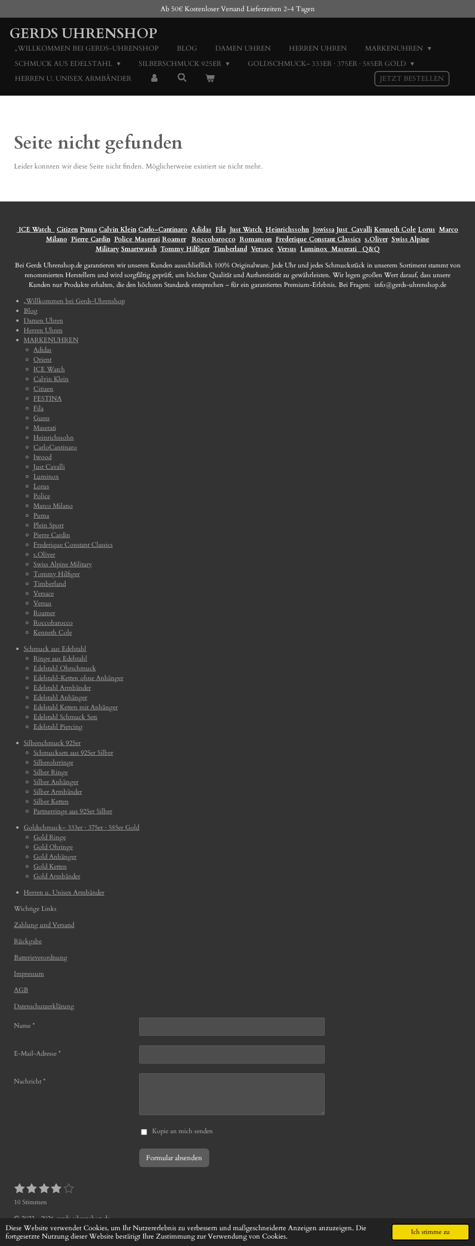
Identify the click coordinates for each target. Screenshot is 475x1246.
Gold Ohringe (53, 847)
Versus (286, 249)
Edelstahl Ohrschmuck (64, 668)
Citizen (67, 229)
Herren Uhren (43, 330)
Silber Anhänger (55, 782)
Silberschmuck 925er (52, 743)
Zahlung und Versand (44, 925)
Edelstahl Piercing (58, 726)
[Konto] (154, 78)
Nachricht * (29, 1081)
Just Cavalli (354, 229)
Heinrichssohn (287, 229)
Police (124, 239)
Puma (88, 229)
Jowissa (323, 229)
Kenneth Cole (395, 229)
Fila (220, 229)
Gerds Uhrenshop (83, 33)
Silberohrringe (53, 762)
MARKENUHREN (51, 340)
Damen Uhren (43, 320)
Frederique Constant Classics (318, 239)
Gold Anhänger (55, 856)
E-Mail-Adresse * (37, 1053)
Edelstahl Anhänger (60, 697)
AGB (21, 990)
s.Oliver (376, 239)
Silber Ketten (51, 801)
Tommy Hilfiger (185, 249)
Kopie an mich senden (182, 1131)
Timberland (230, 249)
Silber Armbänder (57, 791)
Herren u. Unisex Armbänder (64, 892)
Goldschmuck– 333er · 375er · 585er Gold (81, 827)
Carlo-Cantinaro (162, 229)
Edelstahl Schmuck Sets (65, 717)
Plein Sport (48, 525)
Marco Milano (53, 505)
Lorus (426, 229)
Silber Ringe (50, 772)
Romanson (255, 239)
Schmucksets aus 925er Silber (73, 752)
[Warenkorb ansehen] (209, 78)
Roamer (174, 239)
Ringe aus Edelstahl (60, 658)
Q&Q (369, 249)
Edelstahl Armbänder (62, 687)
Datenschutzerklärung (44, 1006)
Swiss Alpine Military (62, 564)
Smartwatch (139, 249)
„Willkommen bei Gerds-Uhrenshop (74, 301)
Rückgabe (28, 941)
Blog (31, 310)
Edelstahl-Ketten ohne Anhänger (78, 678)
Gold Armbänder (56, 876)
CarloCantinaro (55, 447)
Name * (24, 1025)
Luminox (314, 249)
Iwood (42, 457)
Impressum (29, 973)
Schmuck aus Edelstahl (55, 648)
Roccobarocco (214, 239)
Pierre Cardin (90, 239)
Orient (42, 359)
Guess (41, 418)
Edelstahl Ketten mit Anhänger (75, 707)
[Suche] (182, 78)
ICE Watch (49, 369)
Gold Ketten (50, 866)
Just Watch (246, 229)
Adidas (201, 229)
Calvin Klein (117, 229)
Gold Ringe (49, 837)
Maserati (147, 239)
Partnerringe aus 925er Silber (72, 811)
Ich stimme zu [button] (430, 1232)
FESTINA (47, 398)
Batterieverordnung (40, 957)
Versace (262, 249)
